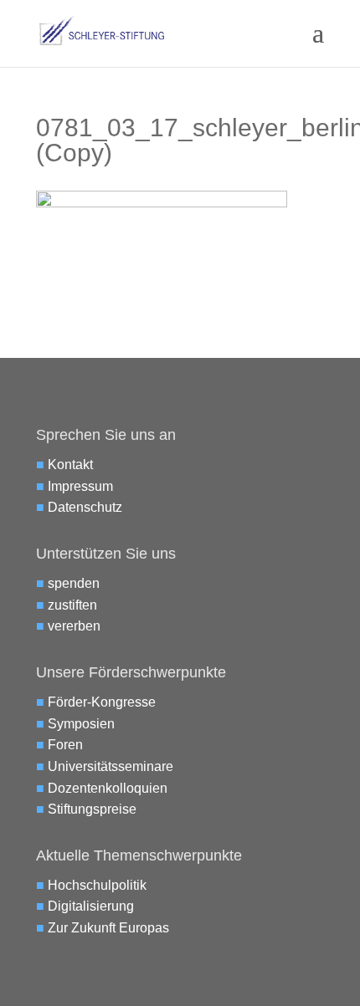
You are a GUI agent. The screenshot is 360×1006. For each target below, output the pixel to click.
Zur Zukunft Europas (108, 928)
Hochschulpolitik (97, 885)
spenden (74, 583)
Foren (65, 745)
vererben (74, 626)
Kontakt (70, 464)
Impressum (80, 486)
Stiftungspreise (92, 809)
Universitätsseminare (110, 766)
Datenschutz (85, 507)
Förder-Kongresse (102, 702)
